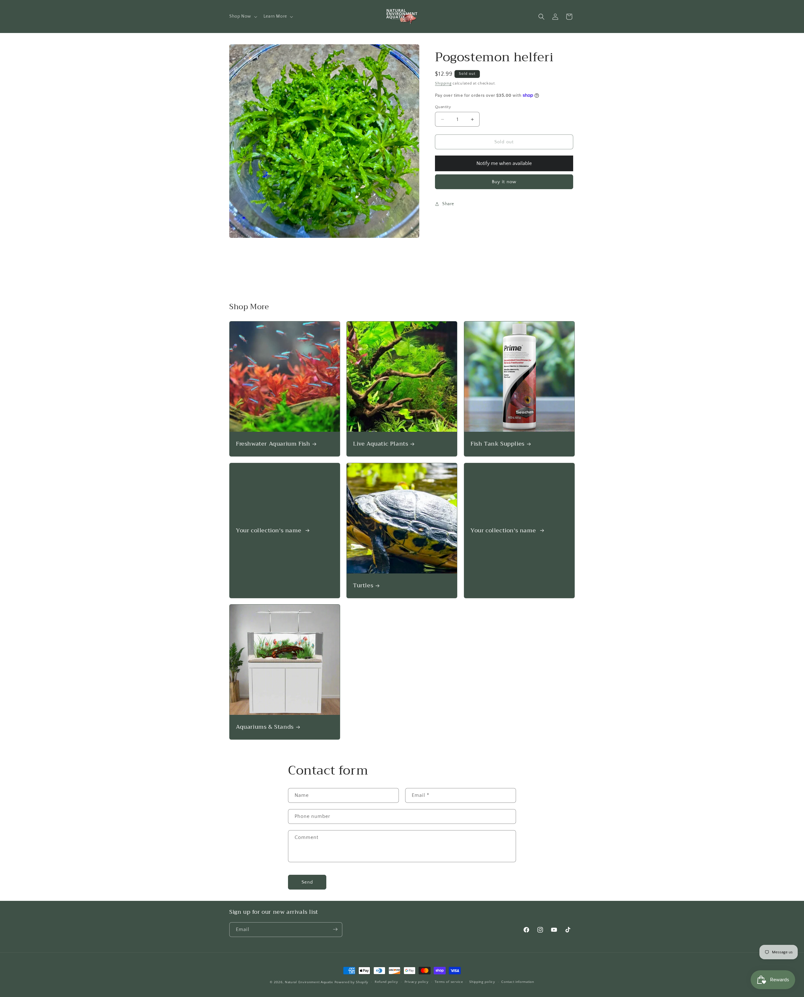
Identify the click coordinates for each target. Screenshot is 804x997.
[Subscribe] (335, 929)
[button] (242, 16)
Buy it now (504, 181)
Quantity (443, 107)
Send (307, 882)
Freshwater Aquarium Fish (273, 443)
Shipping (443, 83)
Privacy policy (417, 982)
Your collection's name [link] (269, 530)
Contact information (517, 982)
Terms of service (449, 982)
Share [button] (448, 203)
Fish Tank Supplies (497, 443)
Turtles (363, 585)
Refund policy (386, 982)
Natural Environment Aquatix (309, 982)
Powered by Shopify (351, 982)
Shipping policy (482, 982)
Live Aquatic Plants (380, 443)
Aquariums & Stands (265, 727)
